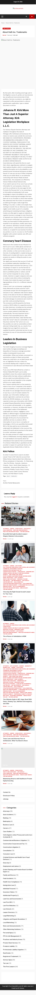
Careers (12, 528)
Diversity (5, 574)
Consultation (19, 528)
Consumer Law (30, 571)
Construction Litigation (10, 571)
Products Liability (8, 694)
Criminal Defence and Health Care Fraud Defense (16, 573)
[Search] (26, 16)
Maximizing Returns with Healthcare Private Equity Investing (18, 758)
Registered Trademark (16, 695)
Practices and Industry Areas (11, 531)
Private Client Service (26, 692)
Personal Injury (7, 586)
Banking (21, 666)
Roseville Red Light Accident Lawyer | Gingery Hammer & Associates (18, 516)
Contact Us (6, 792)
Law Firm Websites (16, 580)
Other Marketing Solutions (26, 585)
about (8, 476)
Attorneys (6, 528)
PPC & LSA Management (19, 586)
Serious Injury (27, 695)
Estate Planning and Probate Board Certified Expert (17, 576)
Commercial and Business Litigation (13, 568)
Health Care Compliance (9, 579)
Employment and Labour (16, 574)
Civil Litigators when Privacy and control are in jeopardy (19, 567)
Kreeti (13, 988)
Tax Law (5, 697)
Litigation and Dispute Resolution (12, 583)
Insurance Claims (19, 629)
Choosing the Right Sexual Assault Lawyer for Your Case (18, 553)
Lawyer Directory (8, 582)
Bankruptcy (28, 666)
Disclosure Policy (9, 795)
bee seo (4, 35)
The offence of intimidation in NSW (18, 611)
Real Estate (6, 695)
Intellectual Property (9, 683)
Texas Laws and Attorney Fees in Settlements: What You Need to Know (18, 721)
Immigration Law (22, 680)
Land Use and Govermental (23, 683)
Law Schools (6, 28)
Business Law (6, 667)
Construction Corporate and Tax (12, 570)
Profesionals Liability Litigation (23, 694)
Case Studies (18, 565)
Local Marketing (27, 583)
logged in (14, 497)
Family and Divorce (8, 577)
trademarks (14, 476)
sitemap (5, 799)
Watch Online (32, 16)
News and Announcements (20, 530)
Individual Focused (22, 579)
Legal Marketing (7, 530)
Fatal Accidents (18, 577)
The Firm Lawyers (24, 531)
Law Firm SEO (6, 580)
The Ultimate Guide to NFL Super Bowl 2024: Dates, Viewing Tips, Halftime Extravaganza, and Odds (18, 653)
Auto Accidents (14, 666)
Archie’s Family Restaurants (11, 482)
